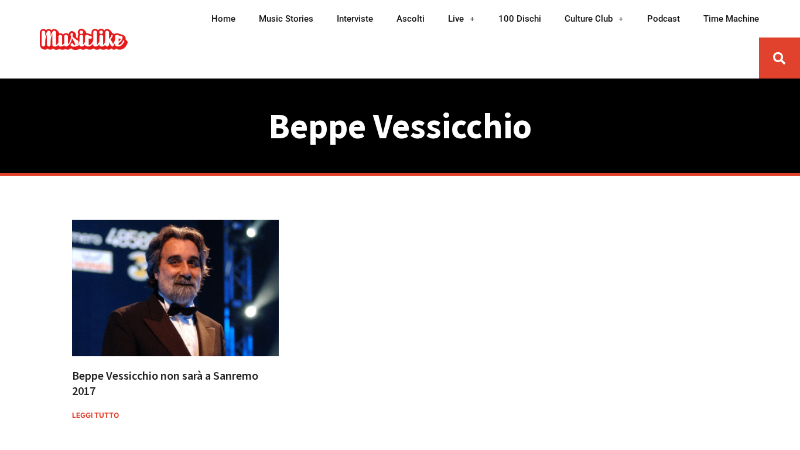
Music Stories (286, 18)
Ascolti (410, 18)
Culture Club (589, 18)
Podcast (663, 18)
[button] (779, 58)
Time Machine (731, 18)
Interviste (355, 18)
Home (223, 18)
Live (456, 18)
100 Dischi (519, 18)
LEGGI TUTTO (95, 415)
